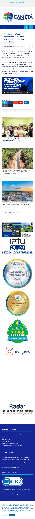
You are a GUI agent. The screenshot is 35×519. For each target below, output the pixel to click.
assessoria (14, 491)
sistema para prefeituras (23, 489)
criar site (12, 489)
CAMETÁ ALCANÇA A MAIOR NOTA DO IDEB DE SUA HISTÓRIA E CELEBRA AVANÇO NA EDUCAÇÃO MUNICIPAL (17, 204)
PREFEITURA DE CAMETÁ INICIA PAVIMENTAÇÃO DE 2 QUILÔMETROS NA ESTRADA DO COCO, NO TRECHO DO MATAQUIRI (18, 4)
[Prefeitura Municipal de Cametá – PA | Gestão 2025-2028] (17, 16)
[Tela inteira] (31, 92)
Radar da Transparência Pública (21, 500)
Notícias (31, 46)
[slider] (16, 92)
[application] (17, 85)
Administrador (8, 46)
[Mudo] (28, 92)
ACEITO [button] (12, 515)
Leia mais (23, 510)
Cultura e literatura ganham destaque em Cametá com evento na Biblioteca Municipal (17, 139)
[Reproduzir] (4, 92)
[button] (17, 85)
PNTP (9, 500)
